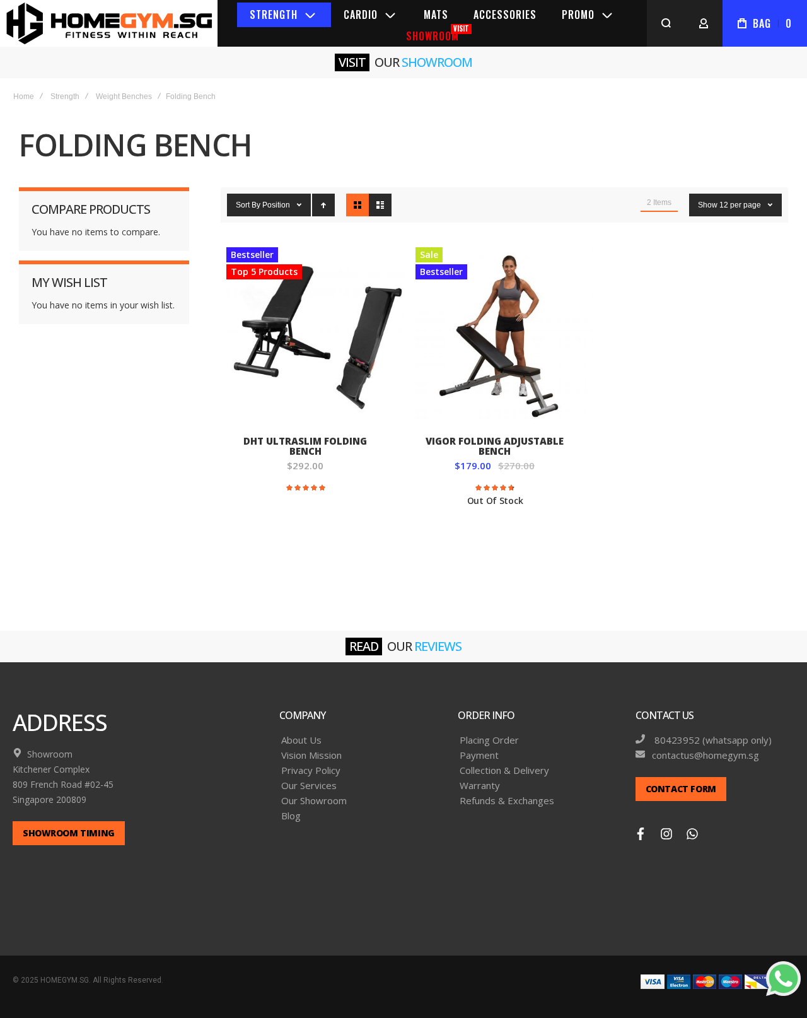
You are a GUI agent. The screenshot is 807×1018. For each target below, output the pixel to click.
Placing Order (489, 740)
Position (277, 205)
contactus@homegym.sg (705, 755)
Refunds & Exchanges (507, 801)
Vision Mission (311, 755)
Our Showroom (314, 801)
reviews (438, 646)
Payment (479, 755)
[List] (380, 205)
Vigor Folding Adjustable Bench (504, 336)
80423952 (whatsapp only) (712, 740)
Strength (64, 96)
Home (23, 96)
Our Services (309, 786)
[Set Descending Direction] (323, 205)
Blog (291, 816)
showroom (437, 62)
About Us (301, 740)
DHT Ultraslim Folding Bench (315, 336)
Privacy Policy (310, 770)
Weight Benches (124, 96)
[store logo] (108, 23)
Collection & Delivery (504, 770)
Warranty (480, 786)
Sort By (248, 205)
